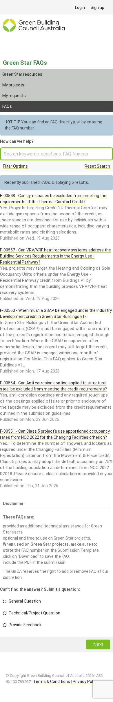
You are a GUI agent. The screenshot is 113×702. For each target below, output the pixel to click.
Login (80, 7)
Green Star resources (22, 74)
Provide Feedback (25, 625)
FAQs (7, 106)
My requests (14, 95)
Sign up (97, 7)
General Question (25, 601)
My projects (13, 85)
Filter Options (15, 166)
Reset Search (97, 166)
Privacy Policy (85, 681)
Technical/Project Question (34, 613)
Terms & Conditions (51, 681)
